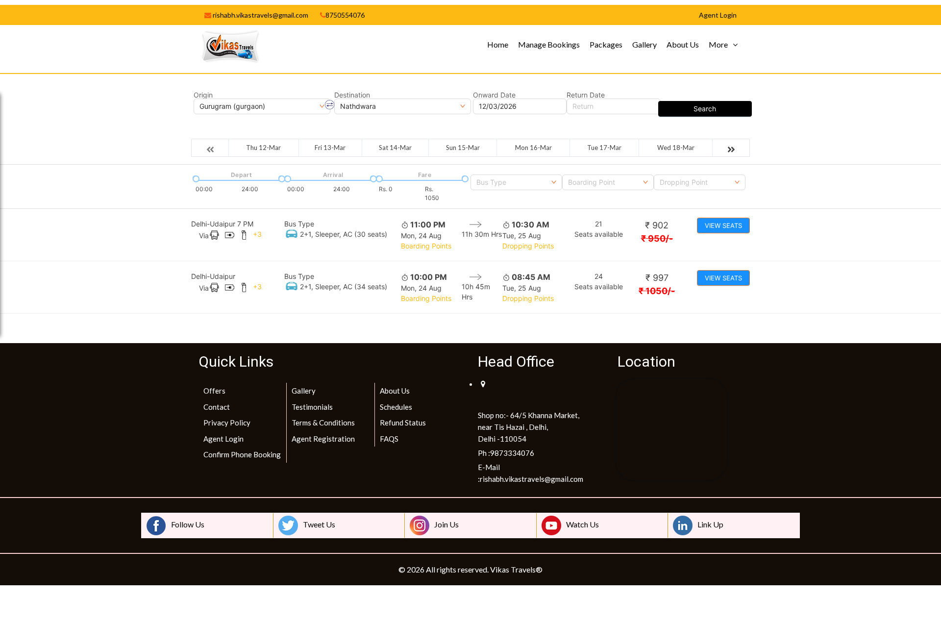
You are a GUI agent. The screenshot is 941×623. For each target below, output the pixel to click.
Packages (606, 44)
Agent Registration (323, 438)
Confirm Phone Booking (242, 454)
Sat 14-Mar (395, 147)
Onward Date (494, 95)
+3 (257, 234)
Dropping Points (528, 246)
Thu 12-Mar (263, 147)
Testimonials (312, 406)
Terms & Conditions (323, 422)
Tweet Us (319, 524)
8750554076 (345, 15)
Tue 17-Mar (604, 147)
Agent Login (223, 438)
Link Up (710, 524)
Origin (203, 95)
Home (497, 44)
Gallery (644, 44)
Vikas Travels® (516, 569)
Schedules (396, 406)
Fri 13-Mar (330, 147)
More (718, 44)
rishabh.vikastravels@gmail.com (259, 15)
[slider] (195, 177)
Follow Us (187, 524)
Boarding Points (426, 246)
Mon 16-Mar (533, 147)
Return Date (586, 95)
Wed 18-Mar (675, 147)
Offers (214, 390)
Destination (352, 95)
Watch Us (582, 524)
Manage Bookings (549, 44)
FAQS (389, 438)
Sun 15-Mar (463, 147)
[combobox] (516, 182)
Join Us (446, 524)
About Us (683, 44)
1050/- (657, 291)
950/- (657, 238)
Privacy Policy (226, 422)
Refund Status (403, 422)
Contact (216, 406)
